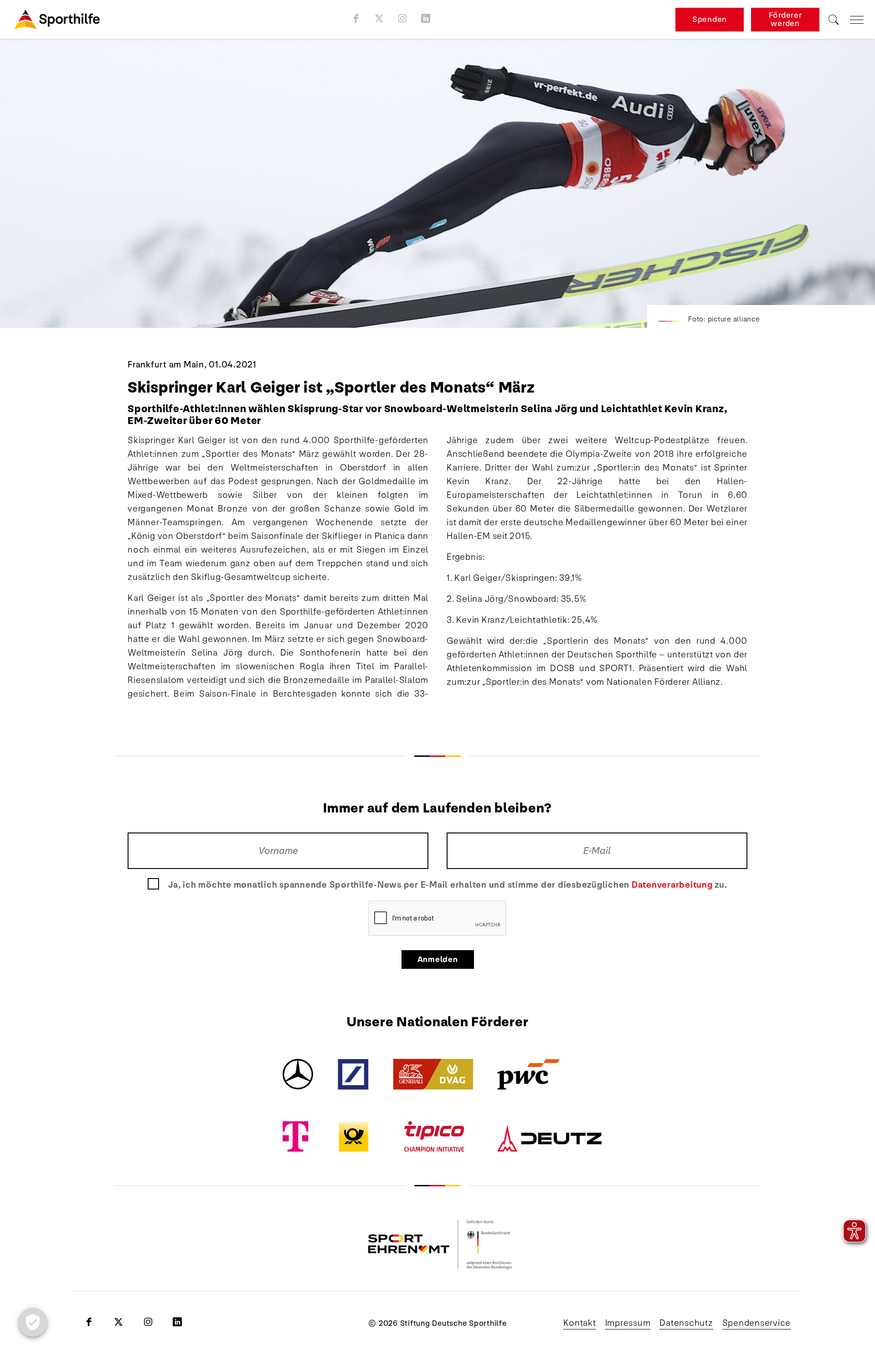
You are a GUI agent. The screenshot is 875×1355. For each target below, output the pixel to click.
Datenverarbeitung (672, 885)
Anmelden (437, 959)
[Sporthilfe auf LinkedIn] (426, 18)
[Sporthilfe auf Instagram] (402, 18)
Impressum (628, 1323)
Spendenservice (756, 1323)
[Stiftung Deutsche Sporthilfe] (57, 19)
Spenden (709, 19)
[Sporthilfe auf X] (379, 18)
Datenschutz (686, 1323)
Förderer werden (785, 19)
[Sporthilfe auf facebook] (356, 18)
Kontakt (579, 1323)
